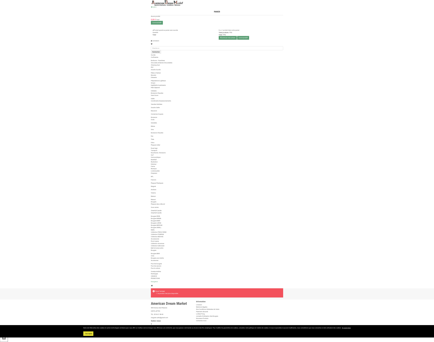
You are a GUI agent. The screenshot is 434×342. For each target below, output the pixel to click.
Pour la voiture (155, 268)
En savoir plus (346, 328)
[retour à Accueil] (152, 285)
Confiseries (154, 57)
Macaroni (154, 111)
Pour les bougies (156, 264)
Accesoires (154, 260)
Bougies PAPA (155, 216)
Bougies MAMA (156, 218)
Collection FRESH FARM (158, 232)
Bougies (153, 202)
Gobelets (154, 123)
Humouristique (155, 157)
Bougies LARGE (156, 223)
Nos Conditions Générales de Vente (207, 309)
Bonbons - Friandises (158, 60)
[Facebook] (151, 324)
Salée (152, 98)
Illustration (154, 162)
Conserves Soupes (157, 114)
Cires (152, 256)
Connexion (155, 41)
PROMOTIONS (155, 278)
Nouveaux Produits (202, 318)
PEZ (152, 67)
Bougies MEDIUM (156, 225)
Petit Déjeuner (155, 87)
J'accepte (88, 334)
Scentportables (156, 271)
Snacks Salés (155, 107)
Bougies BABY (155, 221)
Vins (152, 129)
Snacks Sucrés (156, 69)
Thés (152, 139)
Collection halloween (157, 246)
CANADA (154, 276)
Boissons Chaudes (157, 93)
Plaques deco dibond (158, 204)
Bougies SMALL (156, 227)
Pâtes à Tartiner (156, 73)
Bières (153, 126)
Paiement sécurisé (202, 311)
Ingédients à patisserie (158, 85)
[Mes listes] (151, 44)
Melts (152, 230)
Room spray (155, 241)
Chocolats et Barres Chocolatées (161, 63)
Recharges (154, 274)
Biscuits (153, 75)
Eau (152, 136)
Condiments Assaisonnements (161, 101)
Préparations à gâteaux (158, 81)
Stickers (153, 189)
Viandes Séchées (156, 104)
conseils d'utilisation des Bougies (207, 316)
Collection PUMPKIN (157, 234)
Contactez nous (201, 320)
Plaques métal (155, 145)
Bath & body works (157, 248)
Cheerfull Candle (156, 210)
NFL (152, 176)
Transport (154, 150)
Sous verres (155, 207)
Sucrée (153, 55)
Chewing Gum (155, 65)
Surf (152, 155)
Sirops (153, 83)
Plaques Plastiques (157, 183)
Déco (152, 142)
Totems (153, 193)
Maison (153, 196)
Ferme (153, 166)
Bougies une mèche (157, 258)
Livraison (199, 305)
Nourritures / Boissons (158, 153)
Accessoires (155, 239)
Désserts (154, 77)
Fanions (153, 180)
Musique (154, 168)
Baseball (154, 159)
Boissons (154, 117)
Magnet (153, 186)
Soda (152, 119)
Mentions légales (201, 307)
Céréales (154, 91)
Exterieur (153, 164)
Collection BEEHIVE (157, 236)
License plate (155, 171)
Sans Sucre (154, 95)
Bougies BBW (155, 253)
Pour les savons (156, 266)
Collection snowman (157, 243)
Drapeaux (154, 173)
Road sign (154, 148)
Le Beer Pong (200, 314)
